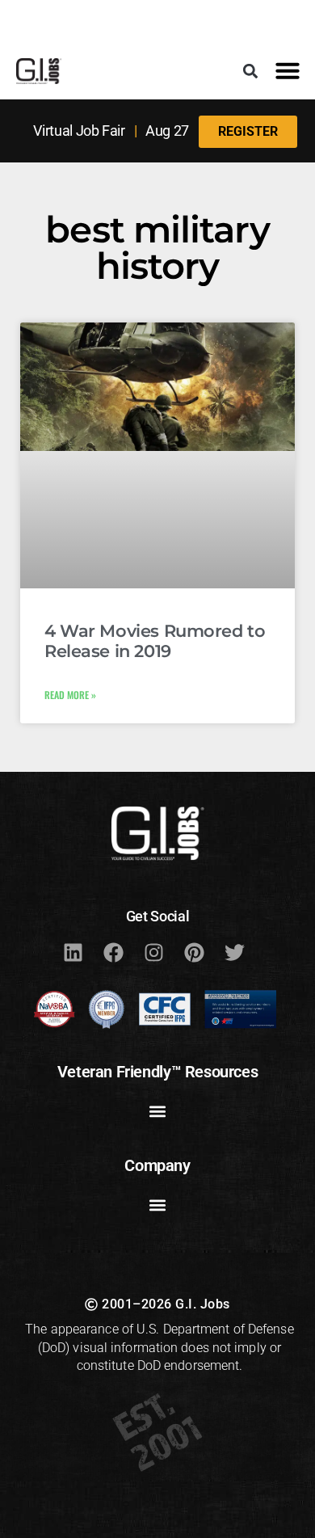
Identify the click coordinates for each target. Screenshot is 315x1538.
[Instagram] (153, 952)
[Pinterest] (194, 952)
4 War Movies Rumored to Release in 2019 (154, 641)
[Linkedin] (72, 952)
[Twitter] (234, 952)
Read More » (70, 695)
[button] (250, 70)
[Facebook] (113, 952)
